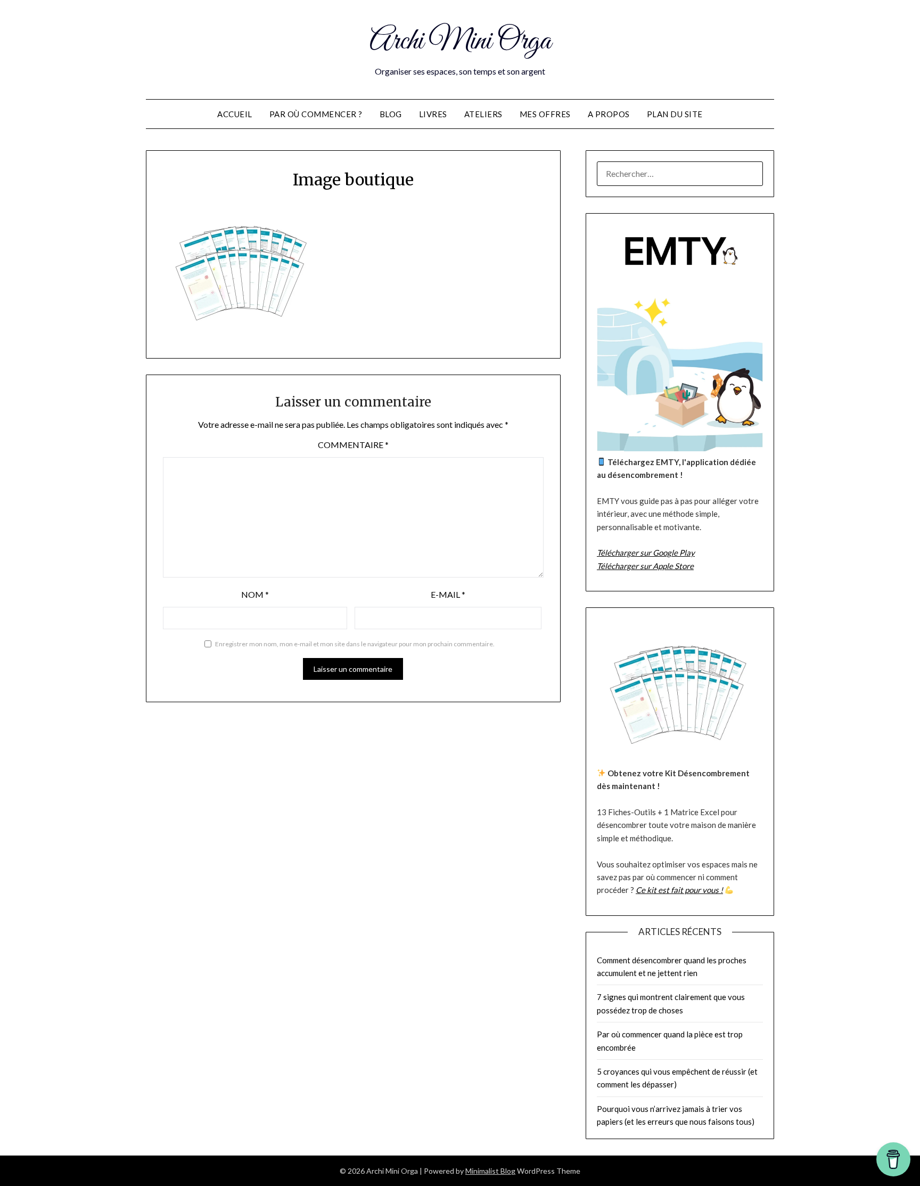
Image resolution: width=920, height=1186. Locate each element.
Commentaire (353, 445)
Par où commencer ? (316, 114)
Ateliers (483, 114)
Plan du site (675, 114)
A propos (609, 114)
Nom (255, 594)
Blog (391, 114)
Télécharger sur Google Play (646, 552)
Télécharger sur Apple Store (645, 566)
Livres (433, 114)
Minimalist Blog (490, 1170)
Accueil (234, 114)
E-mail (448, 594)
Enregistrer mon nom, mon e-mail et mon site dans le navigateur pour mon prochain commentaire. (355, 644)
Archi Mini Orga (460, 41)
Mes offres (545, 114)
